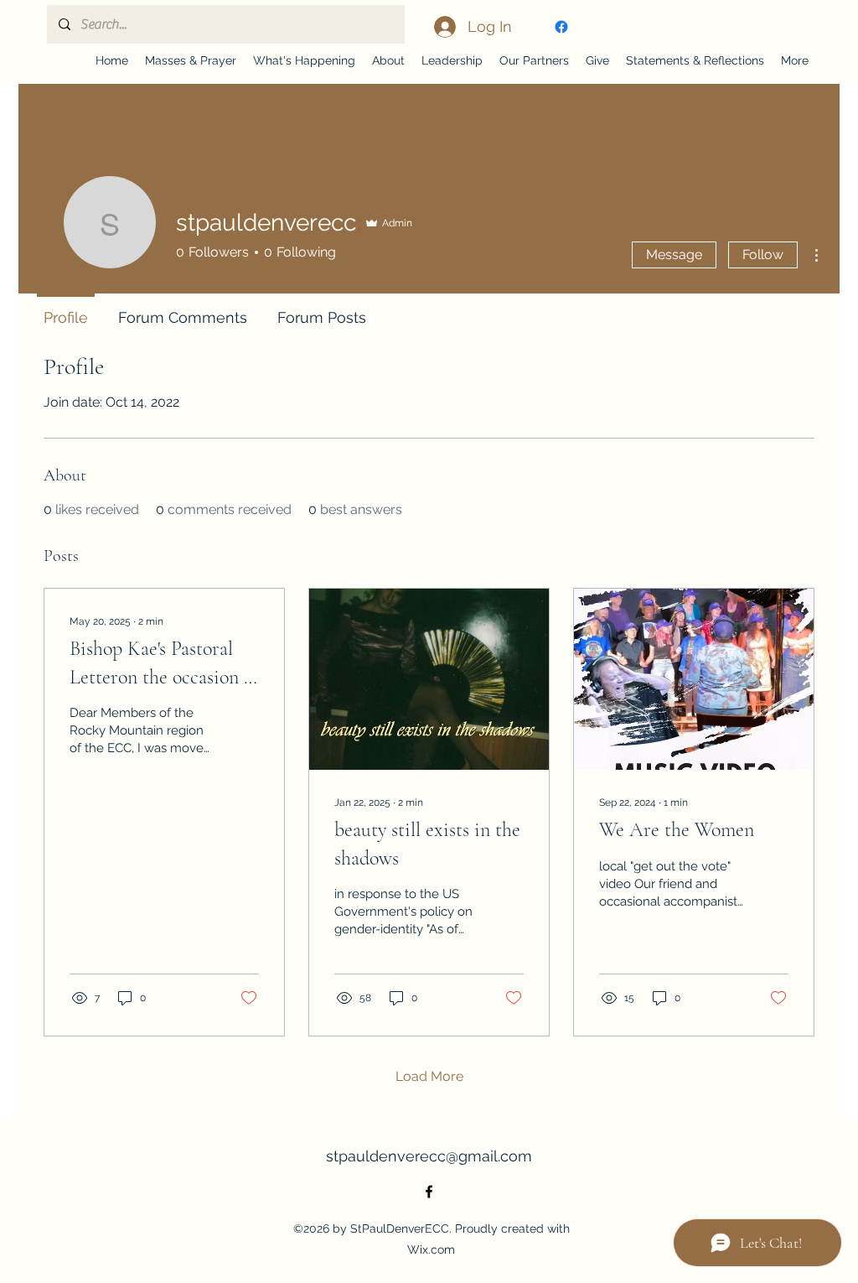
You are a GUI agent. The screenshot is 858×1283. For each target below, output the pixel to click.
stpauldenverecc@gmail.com (429, 1156)
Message (674, 254)
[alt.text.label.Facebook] (561, 26)
